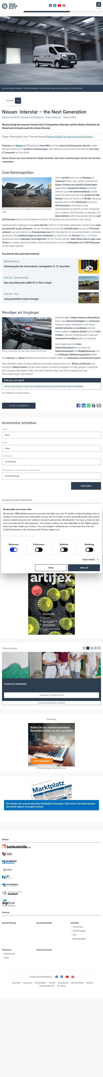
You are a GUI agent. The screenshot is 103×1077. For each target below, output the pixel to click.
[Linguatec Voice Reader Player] (18, 101)
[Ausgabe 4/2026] (51, 602)
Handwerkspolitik (44, 923)
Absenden (86, 485)
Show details (88, 560)
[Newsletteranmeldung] (51, 745)
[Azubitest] (51, 870)
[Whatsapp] (88, 405)
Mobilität (75, 923)
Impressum (27, 983)
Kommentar (7, 456)
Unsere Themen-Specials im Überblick (51, 703)
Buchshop (61, 986)
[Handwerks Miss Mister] (51, 862)
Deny (51, 568)
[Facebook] (50, 5)
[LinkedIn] (54, 5)
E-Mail (4, 442)
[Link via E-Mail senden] (98, 405)
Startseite (16, 983)
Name (4, 429)
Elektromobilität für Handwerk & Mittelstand (69, 136)
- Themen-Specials (31, 117)
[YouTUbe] (59, 5)
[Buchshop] (51, 885)
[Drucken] (93, 406)
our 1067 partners (20, 513)
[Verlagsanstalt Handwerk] (51, 893)
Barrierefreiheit (77, 983)
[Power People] (51, 854)
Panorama (6, 950)
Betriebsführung (9, 923)
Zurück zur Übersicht (19, 405)
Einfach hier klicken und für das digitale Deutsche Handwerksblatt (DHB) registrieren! (43, 386)
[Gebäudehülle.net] (51, 846)
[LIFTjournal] (51, 877)
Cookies (89, 983)
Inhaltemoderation (47, 986)
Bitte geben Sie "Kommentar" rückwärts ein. (21, 470)
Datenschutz (63, 983)
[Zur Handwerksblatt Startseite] (9, 5)
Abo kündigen (40, 983)
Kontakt (52, 983)
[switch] (39, 550)
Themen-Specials (44, 950)
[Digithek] (51, 903)
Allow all (84, 568)
